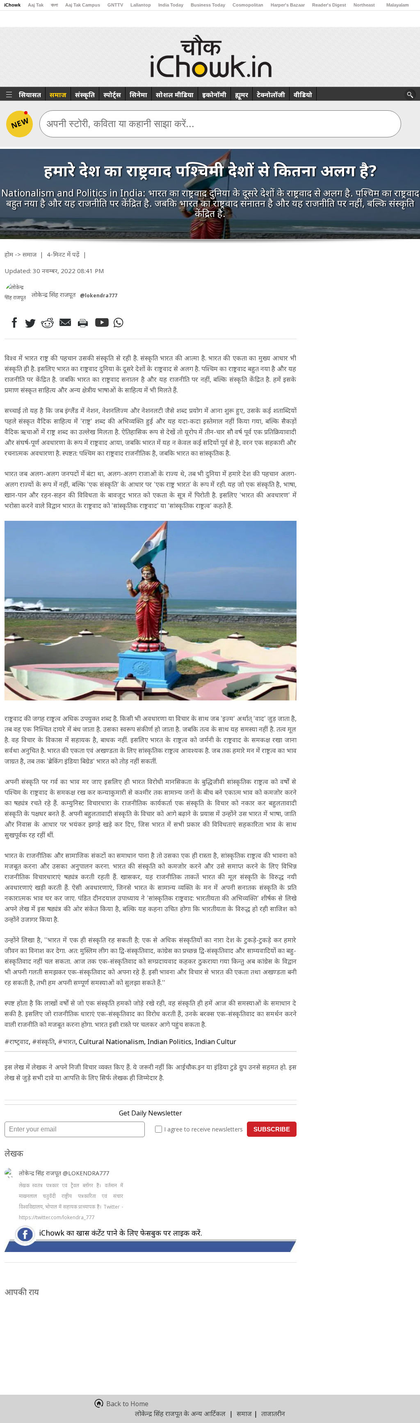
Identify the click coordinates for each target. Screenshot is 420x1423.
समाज (58, 94)
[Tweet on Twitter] (30, 323)
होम (9, 254)
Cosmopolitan (248, 4)
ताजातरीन (273, 1413)
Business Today (208, 4)
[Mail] (66, 322)
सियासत (30, 94)
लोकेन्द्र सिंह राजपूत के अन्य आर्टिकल (180, 1413)
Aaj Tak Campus (82, 4)
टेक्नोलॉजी (271, 94)
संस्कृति (85, 94)
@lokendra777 (98, 295)
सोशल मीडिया (175, 94)
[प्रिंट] (84, 322)
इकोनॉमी (214, 94)
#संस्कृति (43, 1041)
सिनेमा (138, 94)
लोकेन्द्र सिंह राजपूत (41, 1173)
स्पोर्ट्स (112, 94)
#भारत (66, 1041)
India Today (170, 4)
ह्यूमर (241, 94)
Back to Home (127, 1403)
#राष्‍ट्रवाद (17, 1041)
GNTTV (115, 4)
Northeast (364, 4)
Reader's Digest (329, 4)
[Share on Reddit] (48, 322)
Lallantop (140, 4)
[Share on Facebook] (13, 322)
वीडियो (303, 94)
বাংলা (54, 4)
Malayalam (397, 4)
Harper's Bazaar (288, 4)
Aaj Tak (35, 4)
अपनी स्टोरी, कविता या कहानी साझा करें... (120, 123)
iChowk (12, 4)
